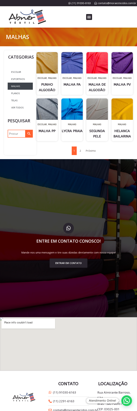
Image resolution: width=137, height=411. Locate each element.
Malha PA (72, 85)
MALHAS (15, 86)
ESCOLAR (16, 72)
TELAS (14, 100)
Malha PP (47, 131)
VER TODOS (17, 107)
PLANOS (15, 93)
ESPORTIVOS (18, 79)
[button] (89, 17)
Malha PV (122, 85)
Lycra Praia (72, 131)
